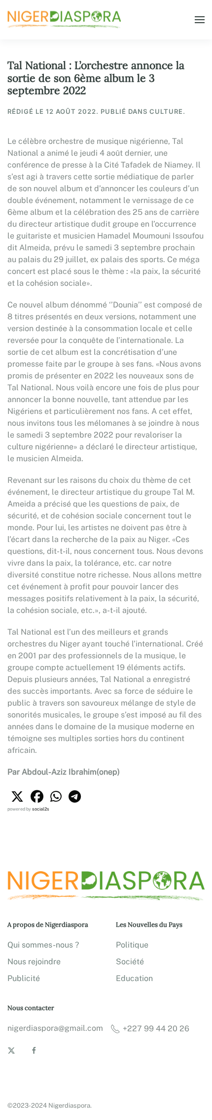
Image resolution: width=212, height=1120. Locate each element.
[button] (200, 19)
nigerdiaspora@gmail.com (55, 1028)
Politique (132, 945)
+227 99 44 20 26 (156, 1028)
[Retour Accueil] (65, 19)
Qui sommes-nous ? (43, 945)
